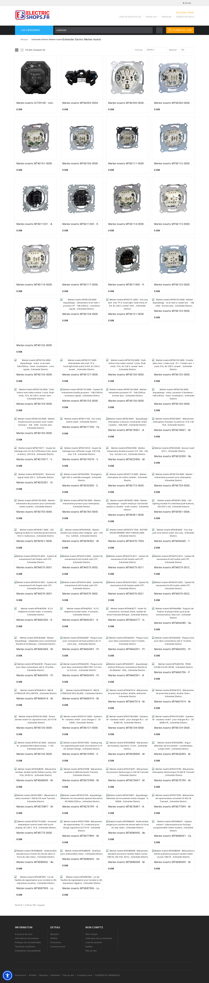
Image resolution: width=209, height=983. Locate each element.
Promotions (55, 942)
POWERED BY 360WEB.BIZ (107, 975)
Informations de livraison (27, 938)
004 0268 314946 (185, 12)
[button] (7, 975)
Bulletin (89, 946)
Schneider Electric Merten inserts (47, 39)
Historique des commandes (99, 938)
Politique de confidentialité (28, 942)
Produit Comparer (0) (35, 50)
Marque (24, 39)
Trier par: (139, 50)
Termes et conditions (25, 946)
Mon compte (92, 934)
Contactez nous (185, 17)
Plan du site (91, 951)
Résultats (55, 975)
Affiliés (53, 938)
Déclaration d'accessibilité (28, 951)
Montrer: (173, 50)
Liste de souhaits (94, 942)
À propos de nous (23, 934)
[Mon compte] (159, 30)
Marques (167, 17)
